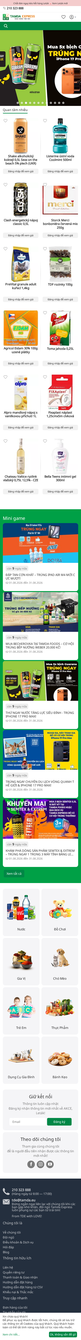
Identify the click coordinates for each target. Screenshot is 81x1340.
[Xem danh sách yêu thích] (63, 17)
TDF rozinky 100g (60, 284)
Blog (6, 1252)
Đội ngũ (8, 1237)
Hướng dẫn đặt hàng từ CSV (23, 1287)
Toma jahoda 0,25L (60, 348)
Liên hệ (8, 1267)
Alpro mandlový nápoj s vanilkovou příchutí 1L (20, 414)
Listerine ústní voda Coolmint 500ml (60, 158)
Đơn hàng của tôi (15, 1307)
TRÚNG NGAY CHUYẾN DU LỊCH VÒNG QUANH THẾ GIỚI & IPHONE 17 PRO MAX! (40, 783)
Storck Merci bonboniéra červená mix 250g (60, 223)
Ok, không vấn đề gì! (63, 1334)
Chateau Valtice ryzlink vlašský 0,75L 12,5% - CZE (20, 478)
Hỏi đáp (8, 1247)
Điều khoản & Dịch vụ (18, 1242)
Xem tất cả (14, 873)
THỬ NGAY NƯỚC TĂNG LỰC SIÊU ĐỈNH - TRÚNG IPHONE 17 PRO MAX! (40, 714)
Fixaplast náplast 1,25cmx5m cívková (60, 414)
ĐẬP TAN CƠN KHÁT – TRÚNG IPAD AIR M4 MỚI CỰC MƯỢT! (40, 576)
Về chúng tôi (12, 1232)
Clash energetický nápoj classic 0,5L (21, 222)
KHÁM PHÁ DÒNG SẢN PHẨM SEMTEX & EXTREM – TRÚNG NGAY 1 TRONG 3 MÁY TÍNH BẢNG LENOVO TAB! (40, 852)
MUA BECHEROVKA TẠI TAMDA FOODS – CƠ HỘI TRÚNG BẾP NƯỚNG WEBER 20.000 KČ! (40, 645)
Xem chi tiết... (11, 1334)
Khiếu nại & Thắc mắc (18, 1292)
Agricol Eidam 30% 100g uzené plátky (21, 350)
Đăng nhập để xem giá (20, 171)
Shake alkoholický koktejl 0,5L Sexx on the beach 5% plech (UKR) (20, 159)
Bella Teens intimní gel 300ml (60, 478)
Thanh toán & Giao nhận (20, 1277)
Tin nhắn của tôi (14, 1312)
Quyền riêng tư (13, 1272)
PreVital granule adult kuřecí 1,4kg (20, 286)
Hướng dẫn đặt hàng (18, 1282)
